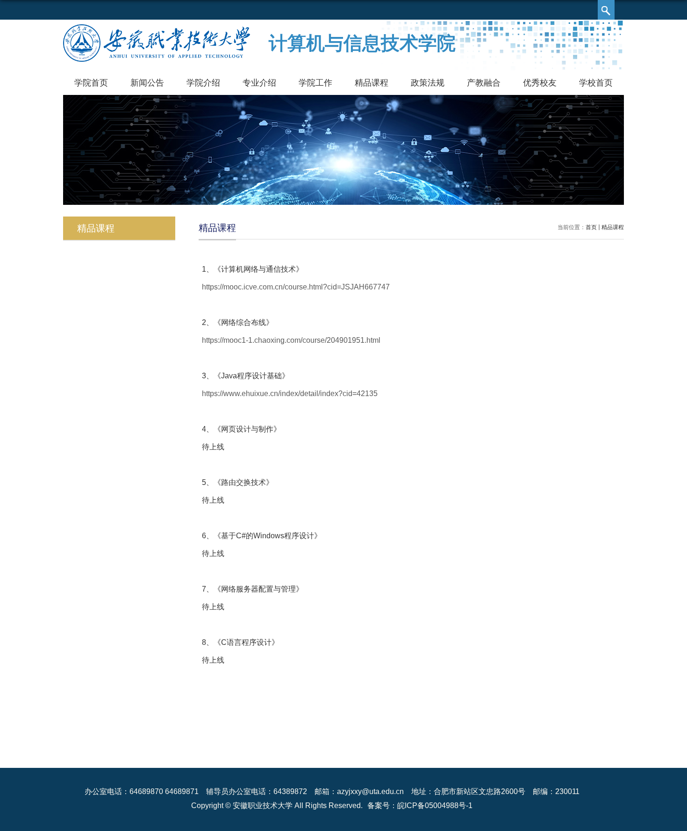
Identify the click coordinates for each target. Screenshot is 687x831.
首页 (591, 227)
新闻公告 (147, 82)
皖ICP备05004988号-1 (434, 805)
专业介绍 (259, 82)
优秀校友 (540, 82)
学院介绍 (203, 82)
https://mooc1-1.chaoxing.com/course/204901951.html (291, 340)
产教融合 (484, 82)
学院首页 (91, 82)
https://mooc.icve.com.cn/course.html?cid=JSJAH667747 (296, 287)
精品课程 (371, 82)
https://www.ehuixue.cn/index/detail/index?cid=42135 (290, 393)
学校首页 (596, 82)
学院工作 (315, 82)
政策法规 (427, 82)
